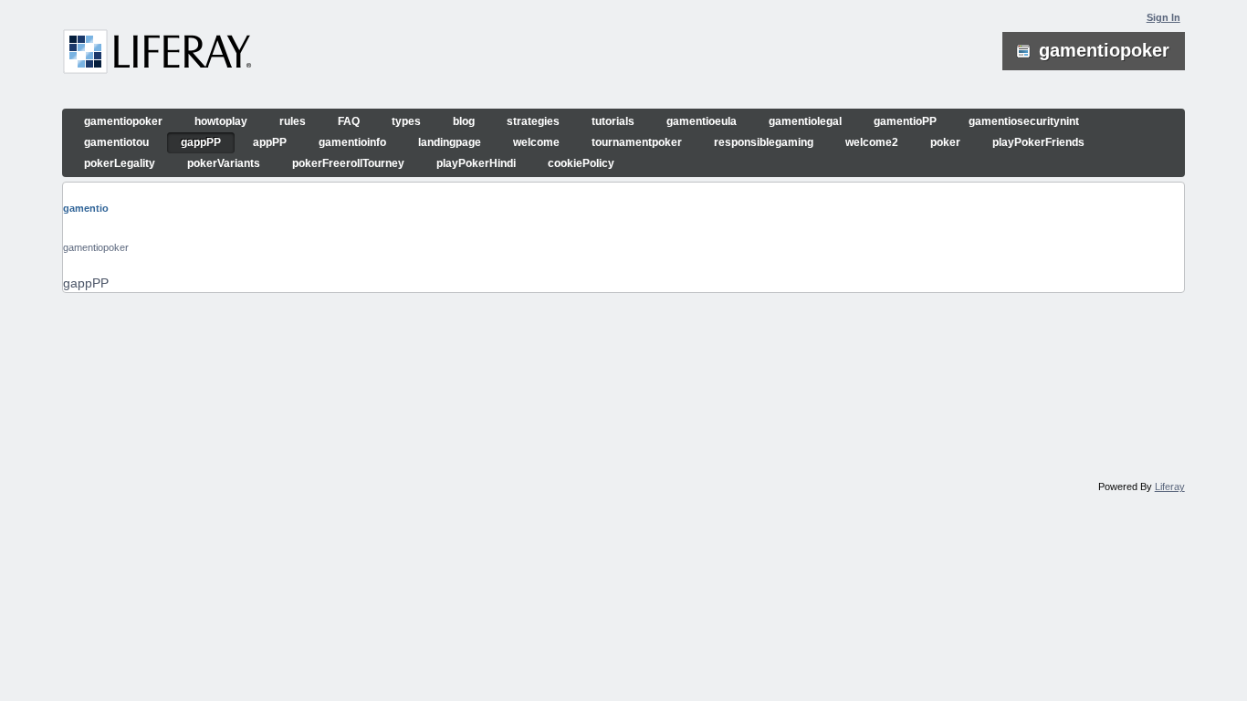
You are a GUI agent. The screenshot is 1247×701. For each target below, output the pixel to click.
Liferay (1170, 486)
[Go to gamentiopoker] (157, 54)
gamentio (86, 208)
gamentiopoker (96, 247)
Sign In (1163, 17)
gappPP (86, 283)
